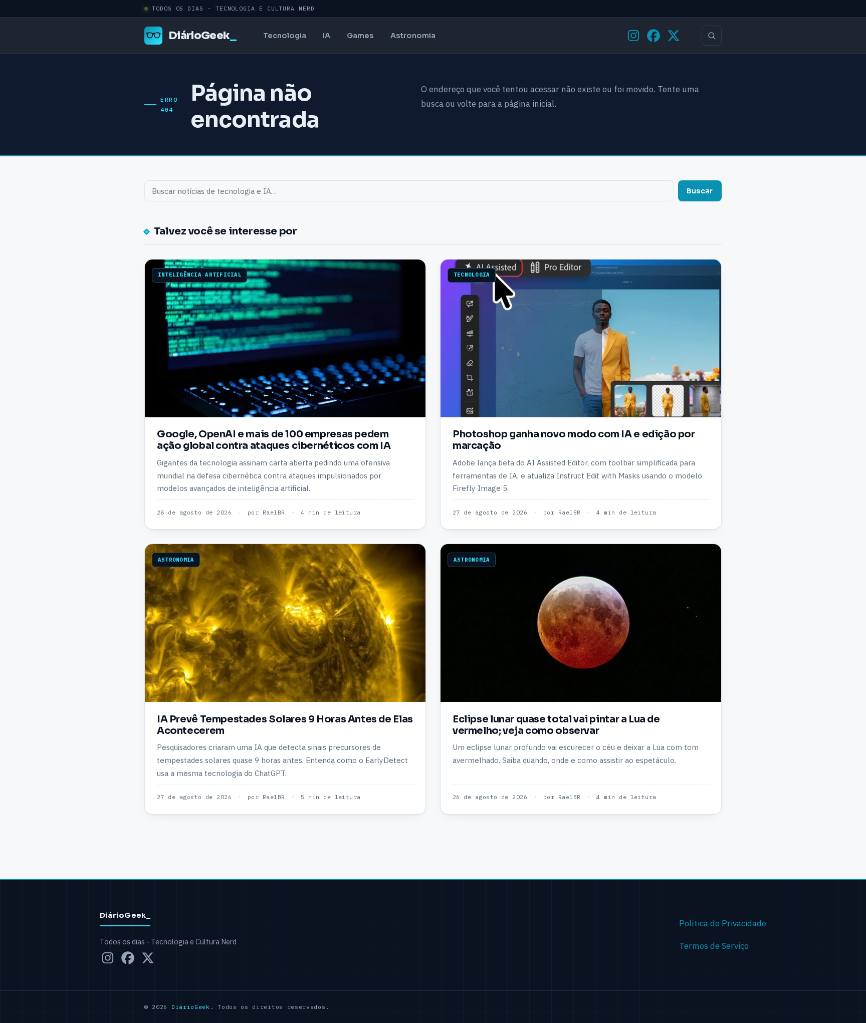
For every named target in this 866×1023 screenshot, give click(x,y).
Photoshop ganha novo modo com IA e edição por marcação (574, 440)
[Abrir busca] (712, 36)
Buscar (700, 190)
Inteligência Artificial (200, 274)
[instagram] (633, 36)
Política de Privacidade (722, 923)
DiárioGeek (202, 35)
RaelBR (274, 512)
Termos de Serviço (714, 945)
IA (326, 35)
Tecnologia (284, 35)
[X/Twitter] (674, 36)
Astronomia (413, 35)
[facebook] (653, 36)
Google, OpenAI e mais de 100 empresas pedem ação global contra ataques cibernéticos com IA (273, 440)
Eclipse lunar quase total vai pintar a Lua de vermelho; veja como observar (556, 725)
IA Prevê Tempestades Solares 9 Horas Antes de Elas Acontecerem (285, 725)
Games (360, 35)
